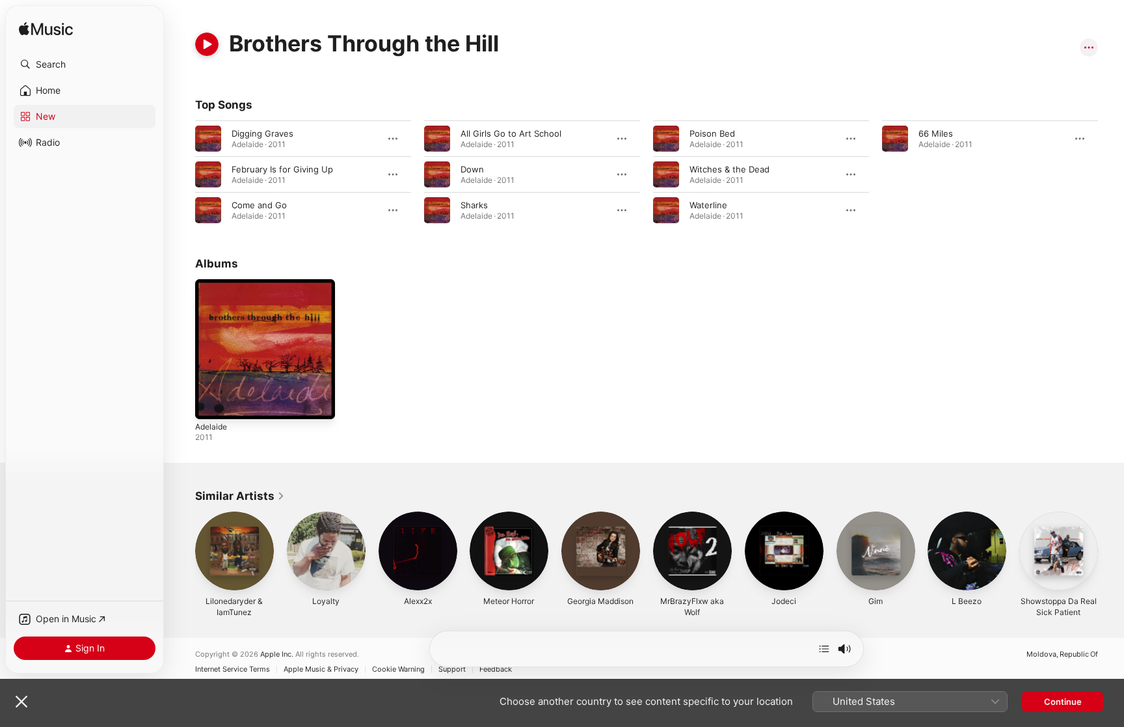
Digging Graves (262, 133)
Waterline (708, 205)
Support (452, 669)
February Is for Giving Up (282, 169)
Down (472, 169)
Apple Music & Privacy (321, 669)
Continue (1063, 701)
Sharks (474, 205)
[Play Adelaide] (211, 403)
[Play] (207, 44)
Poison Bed (712, 133)
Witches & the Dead (729, 169)
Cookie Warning (398, 669)
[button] (84, 64)
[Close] (21, 701)
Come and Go (259, 205)
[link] (240, 496)
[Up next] (824, 649)
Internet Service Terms (232, 669)
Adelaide (212, 284)
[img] (46, 29)
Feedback (495, 669)
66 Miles (935, 133)
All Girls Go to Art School (511, 133)
